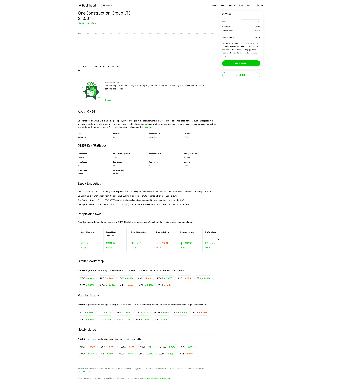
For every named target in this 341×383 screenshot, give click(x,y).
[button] (79, 68)
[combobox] (136, 5)
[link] (214, 5)
